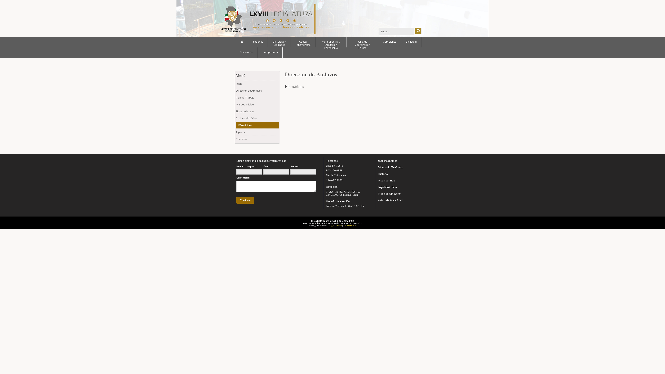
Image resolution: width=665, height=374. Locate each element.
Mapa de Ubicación (389, 193)
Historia (383, 173)
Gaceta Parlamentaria (303, 43)
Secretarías (246, 52)
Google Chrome (335, 225)
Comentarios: (243, 177)
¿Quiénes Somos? (388, 160)
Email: (266, 166)
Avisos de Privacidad (390, 200)
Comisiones (389, 41)
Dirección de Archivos (249, 90)
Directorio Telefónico (391, 167)
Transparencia (270, 52)
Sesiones (258, 41)
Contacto (241, 139)
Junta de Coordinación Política (362, 43)
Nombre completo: (246, 166)
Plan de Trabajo (245, 97)
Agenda (240, 132)
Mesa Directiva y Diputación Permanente (331, 43)
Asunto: (294, 166)
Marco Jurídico (245, 104)
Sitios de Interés (245, 111)
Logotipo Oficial (387, 187)
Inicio (239, 83)
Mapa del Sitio (386, 180)
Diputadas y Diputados (279, 43)
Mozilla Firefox (350, 225)
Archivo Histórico (246, 118)
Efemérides (245, 125)
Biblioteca (411, 41)
